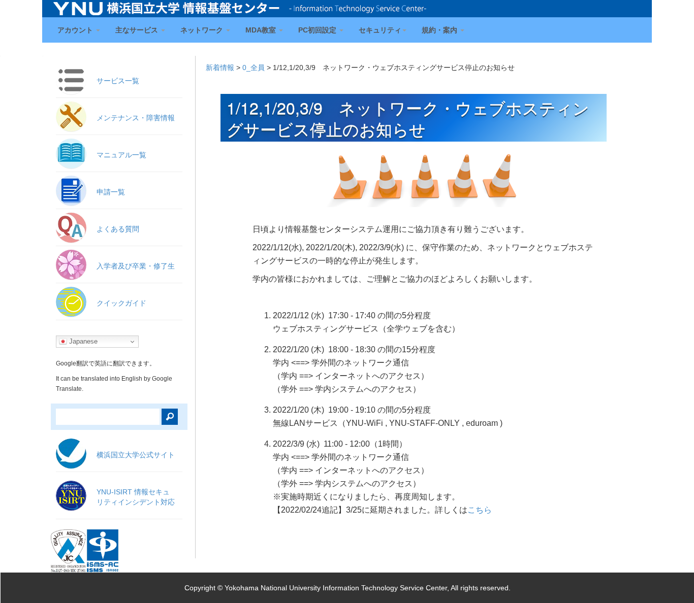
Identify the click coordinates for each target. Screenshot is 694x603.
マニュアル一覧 (121, 155)
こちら (479, 510)
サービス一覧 (118, 81)
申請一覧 (111, 192)
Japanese (82, 341)
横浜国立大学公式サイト (136, 455)
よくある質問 (118, 229)
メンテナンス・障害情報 (136, 118)
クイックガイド (121, 303)
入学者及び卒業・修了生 (136, 266)
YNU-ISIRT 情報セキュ (136, 497)
